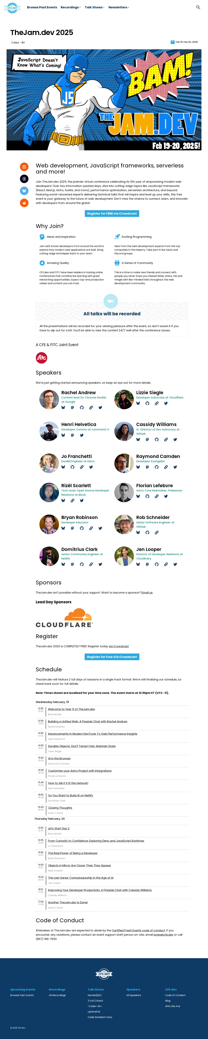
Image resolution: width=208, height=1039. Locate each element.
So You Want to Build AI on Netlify (70, 795)
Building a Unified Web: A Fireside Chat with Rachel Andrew (87, 721)
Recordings (70, 7)
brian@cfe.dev (163, 935)
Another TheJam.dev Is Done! (68, 902)
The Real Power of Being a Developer (73, 853)
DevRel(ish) (95, 995)
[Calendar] (24, 167)
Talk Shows (93, 7)
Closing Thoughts (60, 808)
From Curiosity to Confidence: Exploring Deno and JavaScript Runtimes (96, 841)
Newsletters (118, 7)
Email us (147, 592)
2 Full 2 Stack (95, 1000)
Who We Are (172, 1006)
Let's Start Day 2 (59, 828)
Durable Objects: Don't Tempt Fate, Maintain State (82, 746)
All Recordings (57, 995)
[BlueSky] (24, 191)
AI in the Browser (59, 758)
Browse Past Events (42, 7)
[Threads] (24, 179)
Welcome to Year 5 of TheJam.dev (71, 709)
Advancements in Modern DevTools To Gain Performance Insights (92, 734)
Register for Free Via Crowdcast (112, 657)
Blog (167, 1000)
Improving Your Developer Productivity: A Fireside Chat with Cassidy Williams (100, 890)
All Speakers (133, 995)
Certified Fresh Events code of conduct (138, 930)
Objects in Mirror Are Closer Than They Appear (79, 865)
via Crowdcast (119, 646)
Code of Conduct (175, 995)
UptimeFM (94, 1011)
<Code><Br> (95, 1006)
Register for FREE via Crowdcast (112, 213)
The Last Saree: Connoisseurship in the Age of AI (80, 878)
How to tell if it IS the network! (68, 783)
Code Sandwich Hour (100, 1017)
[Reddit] (24, 203)
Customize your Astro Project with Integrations (80, 771)
